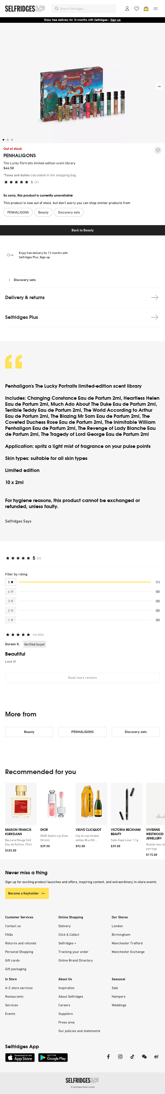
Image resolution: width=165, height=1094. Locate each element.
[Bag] (146, 8)
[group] (82, 821)
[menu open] (155, 8)
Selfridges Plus (21, 317)
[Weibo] (156, 1059)
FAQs (9, 934)
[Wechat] (144, 1059)
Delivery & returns (25, 297)
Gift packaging (15, 969)
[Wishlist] (136, 8)
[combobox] (87, 8)
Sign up (115, 20)
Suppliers (65, 1014)
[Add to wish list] (158, 150)
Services (11, 1005)
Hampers (118, 996)
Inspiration (66, 988)
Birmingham (121, 934)
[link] (20, 842)
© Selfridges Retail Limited (83, 1087)
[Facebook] (108, 1059)
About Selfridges (70, 996)
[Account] (127, 8)
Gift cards (12, 960)
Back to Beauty (83, 230)
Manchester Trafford (127, 943)
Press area (66, 1022)
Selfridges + (67, 943)
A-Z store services (19, 988)
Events (10, 1014)
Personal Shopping (19, 952)
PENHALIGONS (19, 156)
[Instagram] (120, 1059)
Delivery (64, 926)
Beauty (29, 732)
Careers (64, 1005)
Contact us (13, 926)
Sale (115, 988)
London (117, 926)
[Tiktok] (132, 1059)
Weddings (119, 1005)
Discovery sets (25, 280)
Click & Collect (68, 934)
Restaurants (14, 996)
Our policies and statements (79, 1031)
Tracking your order (73, 952)
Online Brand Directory (75, 960)
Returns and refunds (20, 943)
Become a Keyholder (23, 893)
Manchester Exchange (128, 952)
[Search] (56, 8)
